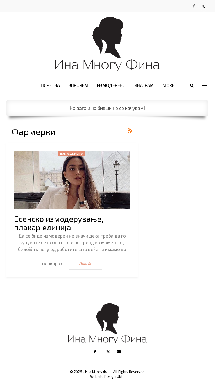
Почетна (50, 85)
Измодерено (111, 85)
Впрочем (78, 85)
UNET (121, 376)
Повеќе (85, 263)
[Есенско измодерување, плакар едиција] (72, 180)
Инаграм (144, 85)
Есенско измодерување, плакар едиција (58, 223)
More (168, 85)
